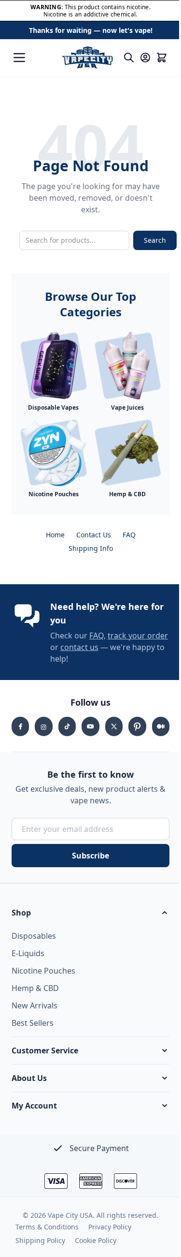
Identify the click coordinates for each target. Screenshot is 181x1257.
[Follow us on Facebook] (20, 726)
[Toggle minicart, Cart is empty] (161, 57)
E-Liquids (28, 953)
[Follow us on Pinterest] (137, 726)
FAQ (129, 534)
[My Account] (145, 57)
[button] (90, 912)
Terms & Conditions (47, 1226)
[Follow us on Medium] (160, 726)
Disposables (34, 936)
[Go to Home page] (87, 57)
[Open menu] (19, 57)
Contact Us (93, 534)
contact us (79, 647)
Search (155, 240)
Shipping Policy (40, 1240)
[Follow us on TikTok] (67, 726)
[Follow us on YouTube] (90, 726)
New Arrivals (34, 1005)
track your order (138, 635)
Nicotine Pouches (43, 970)
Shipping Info (91, 548)
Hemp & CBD (35, 988)
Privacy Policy (109, 1226)
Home (55, 534)
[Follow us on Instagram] (43, 726)
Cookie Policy (95, 1240)
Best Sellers (33, 1023)
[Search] (129, 57)
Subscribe (90, 855)
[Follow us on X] (114, 726)
